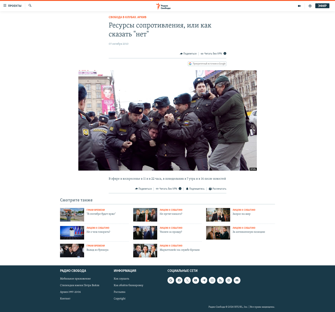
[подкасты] (310, 6)
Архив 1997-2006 (70, 292)
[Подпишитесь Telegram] (204, 280)
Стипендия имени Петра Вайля (79, 285)
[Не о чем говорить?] (72, 233)
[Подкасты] (228, 280)
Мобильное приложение (75, 278)
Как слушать (121, 278)
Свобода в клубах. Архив (127, 17)
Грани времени (96, 210)
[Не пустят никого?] (145, 215)
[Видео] (299, 6)
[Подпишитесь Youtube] (195, 280)
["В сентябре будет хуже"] (72, 215)
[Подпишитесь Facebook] (179, 280)
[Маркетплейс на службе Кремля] (145, 250)
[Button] (188, 54)
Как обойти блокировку (128, 285)
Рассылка (119, 292)
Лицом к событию (171, 210)
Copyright (119, 299)
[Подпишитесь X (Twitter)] (187, 280)
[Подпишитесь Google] (171, 280)
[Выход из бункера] (72, 250)
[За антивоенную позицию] (218, 233)
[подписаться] (237, 280)
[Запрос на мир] (218, 215)
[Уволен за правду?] (145, 233)
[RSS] (220, 280)
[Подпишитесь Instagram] (212, 280)
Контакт (65, 299)
